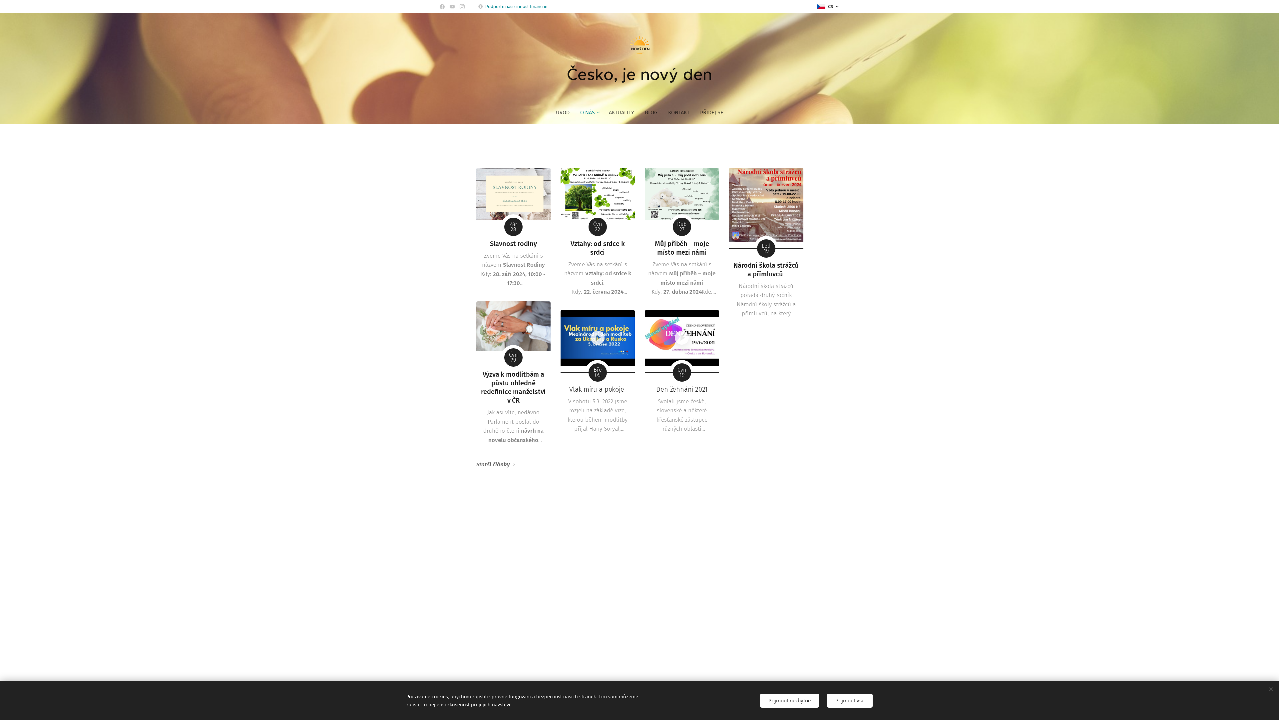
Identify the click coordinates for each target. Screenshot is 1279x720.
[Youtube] (452, 6)
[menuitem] (565, 112)
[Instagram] (462, 6)
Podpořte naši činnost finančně (516, 6)
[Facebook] (442, 6)
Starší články (493, 464)
